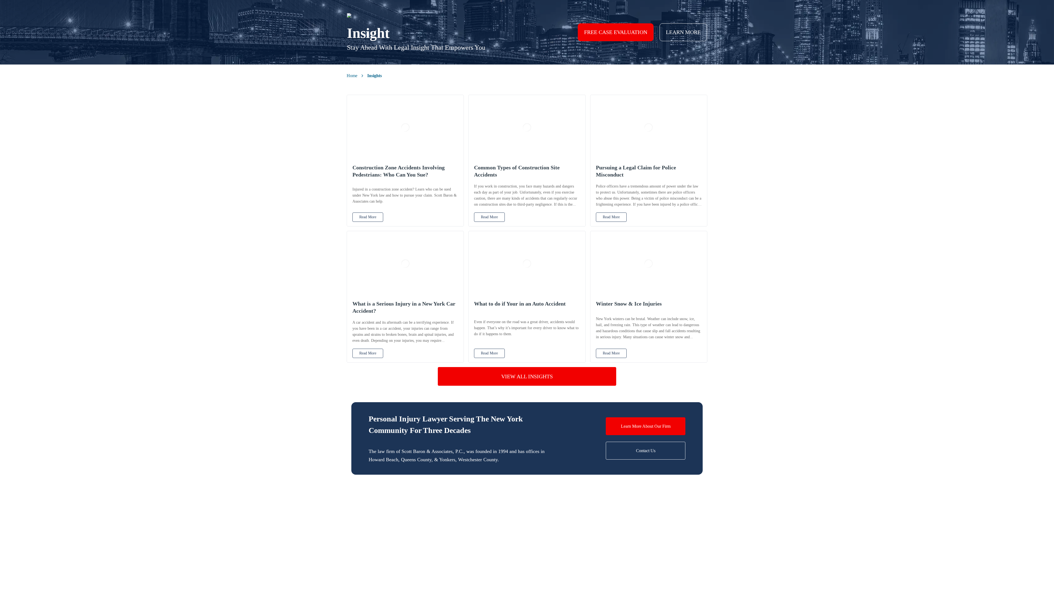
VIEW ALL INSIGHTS (527, 376)
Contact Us (645, 450)
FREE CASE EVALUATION (615, 32)
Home (352, 75)
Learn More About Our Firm (646, 426)
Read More (367, 217)
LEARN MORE (683, 32)
